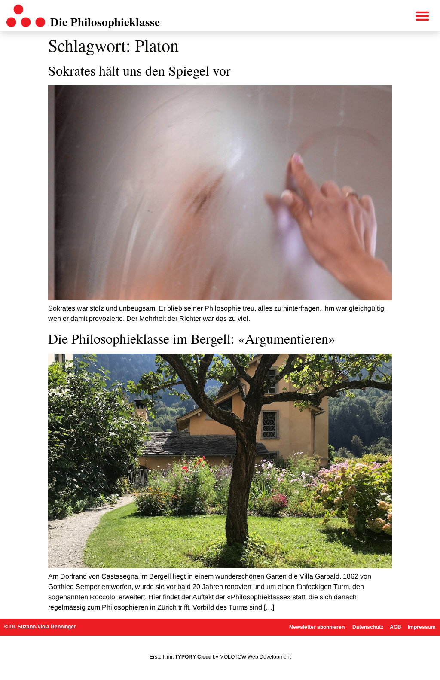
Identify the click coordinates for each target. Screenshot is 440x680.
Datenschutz (367, 627)
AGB (395, 627)
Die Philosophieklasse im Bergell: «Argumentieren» (191, 338)
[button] (423, 16)
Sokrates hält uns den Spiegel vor (139, 70)
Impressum (422, 627)
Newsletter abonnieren (317, 627)
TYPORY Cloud (193, 657)
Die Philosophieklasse (105, 21)
